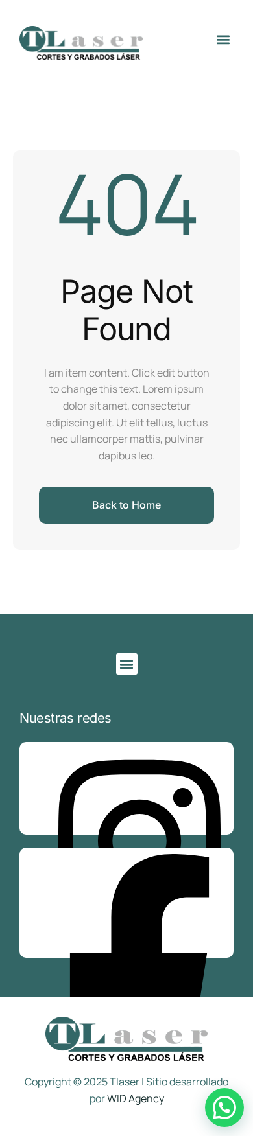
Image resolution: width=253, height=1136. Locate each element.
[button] (223, 39)
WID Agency (135, 1098)
